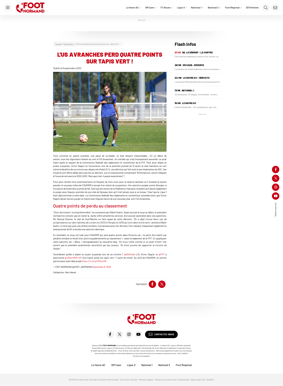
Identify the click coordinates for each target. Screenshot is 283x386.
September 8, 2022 (102, 266)
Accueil (58, 44)
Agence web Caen (197, 379)
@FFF (161, 254)
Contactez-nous (164, 334)
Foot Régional (232, 7)
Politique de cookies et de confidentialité (172, 379)
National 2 (213, 7)
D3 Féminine (252, 7)
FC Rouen (166, 7)
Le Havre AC (132, 7)
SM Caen (149, 7)
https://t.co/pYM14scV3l (94, 261)
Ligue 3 (181, 7)
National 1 (196, 7)
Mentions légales (146, 379)
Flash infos (68, 44)
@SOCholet (129, 254)
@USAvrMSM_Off (73, 257)
